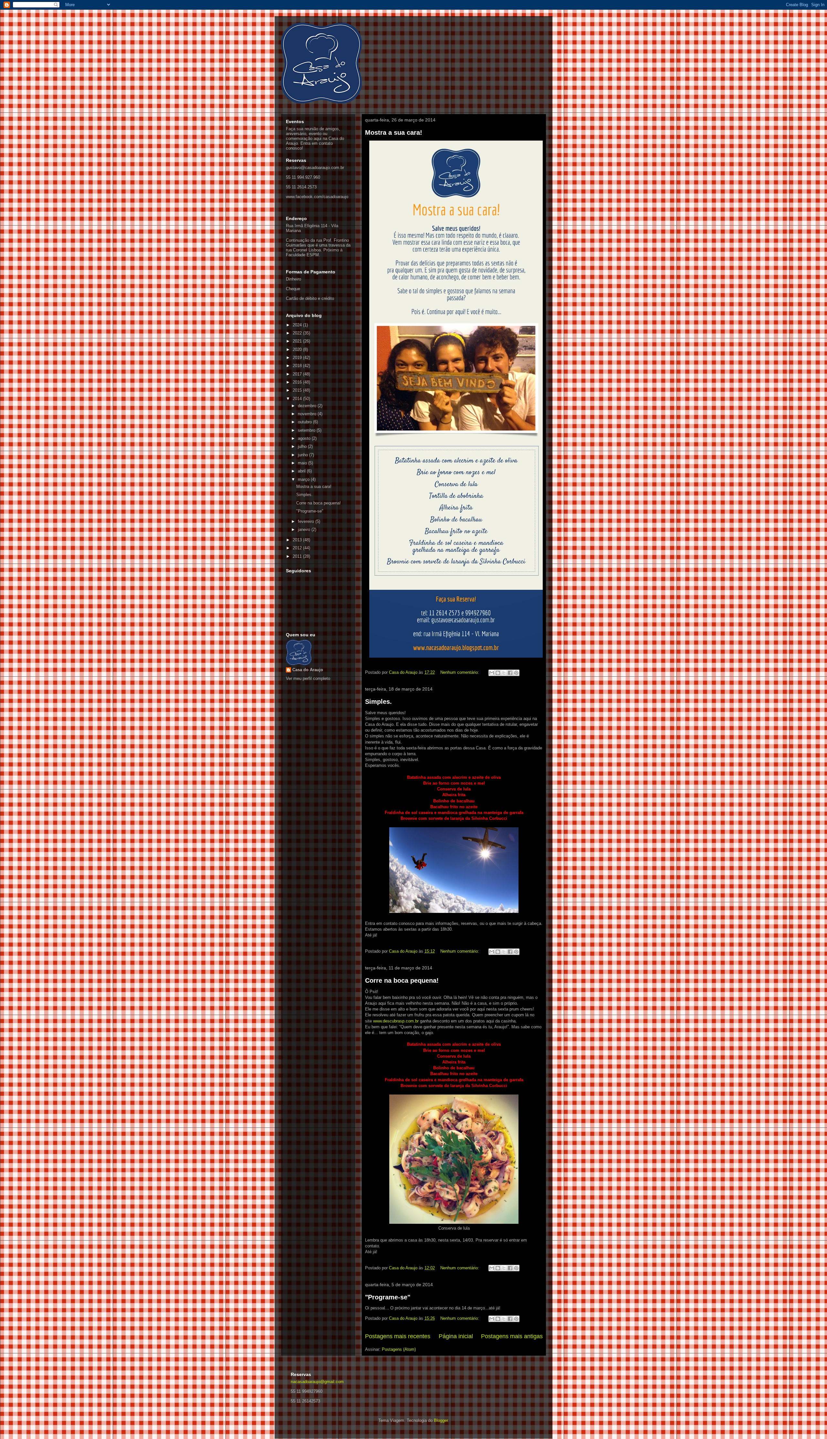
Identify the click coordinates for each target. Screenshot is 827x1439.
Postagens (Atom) (399, 1349)
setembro (307, 430)
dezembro (308, 405)
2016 (298, 382)
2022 (298, 333)
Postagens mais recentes (397, 1336)
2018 (298, 365)
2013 (298, 539)
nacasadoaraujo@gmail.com (317, 1381)
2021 (298, 341)
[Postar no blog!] (498, 673)
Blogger (441, 1420)
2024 (298, 325)
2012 (298, 547)
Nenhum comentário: (460, 672)
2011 (298, 556)
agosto (305, 438)
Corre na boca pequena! (402, 980)
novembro (308, 413)
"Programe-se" (387, 1297)
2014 (298, 398)
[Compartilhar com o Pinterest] (516, 673)
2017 (298, 374)
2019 (298, 357)
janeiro (304, 529)
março (304, 479)
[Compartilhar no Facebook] (510, 673)
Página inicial (456, 1336)
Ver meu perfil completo (308, 678)
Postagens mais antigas (512, 1336)
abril (302, 471)
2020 (298, 349)
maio (303, 462)
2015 (298, 390)
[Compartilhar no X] (504, 673)
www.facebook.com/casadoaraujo (317, 196)
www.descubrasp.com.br (396, 1021)
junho (303, 454)
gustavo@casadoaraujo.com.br (315, 167)
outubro (305, 421)
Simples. (378, 701)
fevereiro (306, 521)
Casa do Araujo (307, 669)
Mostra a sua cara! (393, 132)
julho (303, 446)
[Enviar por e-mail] (491, 673)
